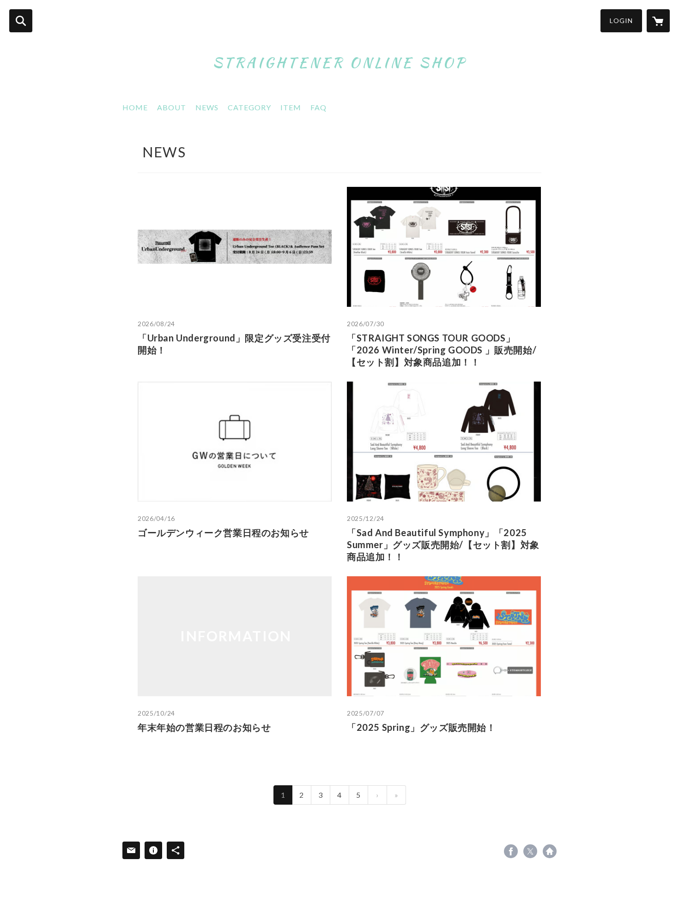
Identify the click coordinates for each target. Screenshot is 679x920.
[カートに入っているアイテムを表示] (658, 20)
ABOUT (171, 107)
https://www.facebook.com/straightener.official (511, 851)
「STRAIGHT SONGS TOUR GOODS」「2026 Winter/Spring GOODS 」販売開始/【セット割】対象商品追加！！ (441, 349)
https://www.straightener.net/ (550, 851)
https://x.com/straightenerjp (530, 851)
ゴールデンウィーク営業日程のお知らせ (223, 532)
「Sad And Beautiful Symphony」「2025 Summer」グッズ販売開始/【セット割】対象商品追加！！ (443, 544)
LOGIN (621, 20)
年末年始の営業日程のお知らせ (204, 727)
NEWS (206, 107)
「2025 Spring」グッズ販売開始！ (421, 727)
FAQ (318, 107)
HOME (135, 107)
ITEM (290, 107)
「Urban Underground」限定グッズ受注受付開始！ (234, 343)
